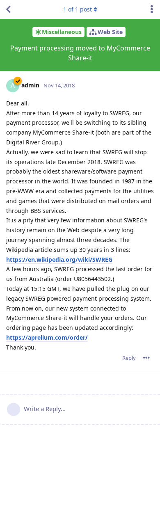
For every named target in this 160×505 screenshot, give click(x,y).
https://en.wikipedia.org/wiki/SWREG (59, 259)
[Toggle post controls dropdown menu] (146, 357)
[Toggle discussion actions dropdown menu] (152, 9)
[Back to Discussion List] (8, 9)
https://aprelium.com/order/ (47, 337)
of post (77, 9)
